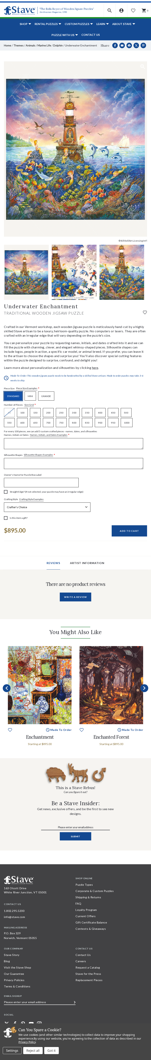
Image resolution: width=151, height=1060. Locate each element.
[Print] (129, 45)
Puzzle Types (84, 884)
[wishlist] (145, 312)
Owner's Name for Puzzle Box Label (22, 474)
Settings (12, 1050)
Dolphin (58, 45)
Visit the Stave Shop (17, 967)
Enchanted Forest (111, 737)
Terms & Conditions (17, 986)
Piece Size (22, 388)
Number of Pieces (20, 405)
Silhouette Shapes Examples (38, 454)
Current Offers (86, 916)
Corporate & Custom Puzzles (95, 891)
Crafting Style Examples (31, 499)
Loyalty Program (86, 909)
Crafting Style (24, 499)
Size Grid (29, 404)
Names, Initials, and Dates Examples (48, 434)
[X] (136, 45)
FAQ (78, 903)
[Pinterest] (143, 45)
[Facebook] (115, 45)
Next (144, 688)
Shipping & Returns (88, 897)
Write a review (75, 597)
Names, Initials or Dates (50, 433)
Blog (7, 961)
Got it (51, 1050)
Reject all (33, 1050)
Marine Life (44, 45)
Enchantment (40, 737)
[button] (110, 10)
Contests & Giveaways (91, 928)
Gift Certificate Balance (91, 922)
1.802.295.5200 (14, 910)
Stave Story (11, 955)
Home (7, 45)
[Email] (122, 45)
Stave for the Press (88, 973)
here (95, 367)
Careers (81, 961)
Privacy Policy (27, 1042)
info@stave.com (14, 917)
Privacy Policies (14, 980)
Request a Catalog (88, 967)
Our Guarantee (14, 973)
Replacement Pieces (89, 980)
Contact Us (90, 34)
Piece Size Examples (26, 388)
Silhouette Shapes (29, 455)
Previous (7, 688)
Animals (30, 45)
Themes (18, 45)
